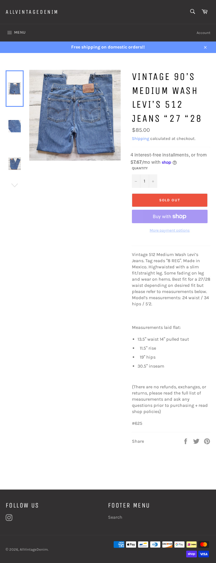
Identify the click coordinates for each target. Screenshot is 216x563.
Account (203, 33)
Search (115, 517)
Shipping (140, 138)
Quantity (140, 168)
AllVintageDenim (32, 12)
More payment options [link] (170, 230)
